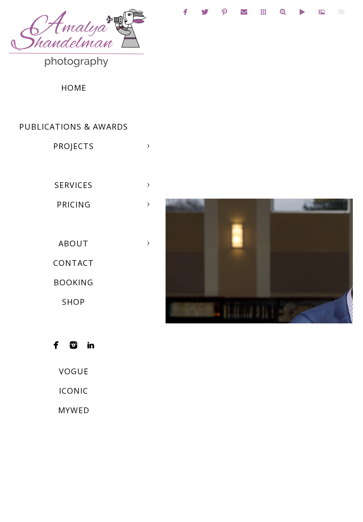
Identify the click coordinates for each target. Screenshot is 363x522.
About (73, 243)
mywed (73, 410)
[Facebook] (56, 345)
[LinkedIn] (90, 345)
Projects (73, 146)
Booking (73, 282)
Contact (73, 262)
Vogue (74, 371)
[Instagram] (73, 345)
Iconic (73, 390)
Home (73, 87)
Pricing (74, 204)
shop (73, 301)
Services (73, 185)
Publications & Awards (73, 126)
